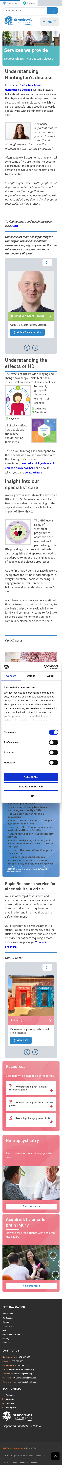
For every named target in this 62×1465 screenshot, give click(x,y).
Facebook (10, 1395)
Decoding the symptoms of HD (33, 1118)
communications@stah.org (21, 1370)
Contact (5, 1322)
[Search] (52, 10)
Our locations (8, 1318)
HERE (14, 226)
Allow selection (31, 786)
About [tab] (50, 675)
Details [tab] (31, 675)
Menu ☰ (49, 22)
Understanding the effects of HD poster (31, 1104)
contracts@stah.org (27, 1382)
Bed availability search (12, 1335)
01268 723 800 (16, 1361)
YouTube (10, 1404)
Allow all (31, 777)
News (4, 1330)
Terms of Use (8, 1326)
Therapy (31, 2)
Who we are (7, 1314)
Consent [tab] (11, 675)
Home (7, 1463)
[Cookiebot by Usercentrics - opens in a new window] (44, 667)
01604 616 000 (23, 1357)
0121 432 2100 (22, 1366)
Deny (31, 796)
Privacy (5, 1339)
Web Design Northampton (14, 1448)
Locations (23, 1463)
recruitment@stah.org (21, 1374)
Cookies (6, 1343)
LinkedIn (10, 1399)
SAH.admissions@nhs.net (24, 1378)
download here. (33, 472)
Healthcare (12, 2)
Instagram (11, 1408)
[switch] (53, 742)
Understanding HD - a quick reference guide (28, 1088)
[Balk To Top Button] (55, 1456)
